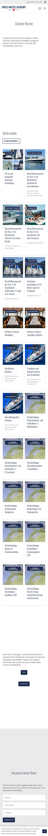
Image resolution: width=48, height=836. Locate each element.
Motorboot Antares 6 (13, 246)
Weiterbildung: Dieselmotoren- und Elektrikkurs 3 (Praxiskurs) (13, 467)
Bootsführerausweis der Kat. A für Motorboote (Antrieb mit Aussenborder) (35, 180)
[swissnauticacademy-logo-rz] (14, 8)
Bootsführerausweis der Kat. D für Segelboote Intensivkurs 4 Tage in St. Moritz (13, 287)
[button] (40, 8)
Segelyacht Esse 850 (35, 243)
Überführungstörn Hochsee (12, 418)
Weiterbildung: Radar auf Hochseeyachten (11, 549)
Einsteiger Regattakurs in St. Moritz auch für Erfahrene (34, 285)
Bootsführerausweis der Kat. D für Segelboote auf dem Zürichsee (35, 233)
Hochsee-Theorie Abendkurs (12, 333)
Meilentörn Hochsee (9, 370)
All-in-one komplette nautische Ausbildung (9, 178)
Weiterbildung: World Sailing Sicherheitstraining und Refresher (35, 593)
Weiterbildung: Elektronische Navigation (11, 509)
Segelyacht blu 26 (12, 299)
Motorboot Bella (33, 193)
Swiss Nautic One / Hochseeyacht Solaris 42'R (12, 378)
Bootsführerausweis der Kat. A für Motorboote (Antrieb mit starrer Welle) (13, 235)
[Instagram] (45, 2)
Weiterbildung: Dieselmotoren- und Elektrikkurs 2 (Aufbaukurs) (35, 421)
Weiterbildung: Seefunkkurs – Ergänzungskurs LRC (33, 550)
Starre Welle (9, 248)
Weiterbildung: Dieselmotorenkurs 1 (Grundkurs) (34, 466)
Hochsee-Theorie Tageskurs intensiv (34, 333)
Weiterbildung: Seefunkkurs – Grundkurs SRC (11, 592)
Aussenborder (32, 191)
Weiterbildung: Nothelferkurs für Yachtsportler (34, 509)
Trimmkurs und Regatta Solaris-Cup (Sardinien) (34, 372)
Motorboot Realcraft (34, 195)
